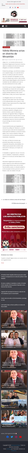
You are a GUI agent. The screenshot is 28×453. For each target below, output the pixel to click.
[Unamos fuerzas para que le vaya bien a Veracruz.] (14, 319)
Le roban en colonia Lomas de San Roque (14, 199)
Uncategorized (6, 47)
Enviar (2, 263)
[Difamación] (14, 399)
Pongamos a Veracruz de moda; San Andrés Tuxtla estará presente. (12, 384)
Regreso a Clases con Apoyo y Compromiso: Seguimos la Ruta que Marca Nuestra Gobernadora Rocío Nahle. (13, 364)
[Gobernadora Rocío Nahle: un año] (14, 339)
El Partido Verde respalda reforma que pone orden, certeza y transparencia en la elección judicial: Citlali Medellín (14, 276)
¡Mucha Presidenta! (7, 424)
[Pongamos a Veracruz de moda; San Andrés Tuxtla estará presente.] (14, 379)
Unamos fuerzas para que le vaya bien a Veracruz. (13, 324)
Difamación (5, 405)
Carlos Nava (19, 59)
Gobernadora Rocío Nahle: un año (11, 345)
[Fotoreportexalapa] (3, 26)
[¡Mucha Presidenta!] (14, 419)
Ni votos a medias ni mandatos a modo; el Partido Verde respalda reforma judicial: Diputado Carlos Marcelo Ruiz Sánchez (13, 285)
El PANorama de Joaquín (18, 203)
